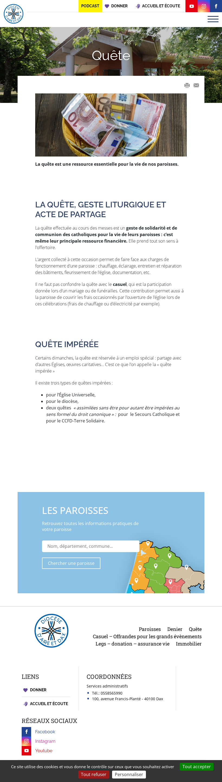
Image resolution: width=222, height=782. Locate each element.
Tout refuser (93, 774)
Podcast (90, 6)
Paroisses (150, 629)
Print (187, 85)
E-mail (196, 85)
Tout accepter (196, 767)
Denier (174, 629)
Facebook (45, 731)
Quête (195, 629)
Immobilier (189, 643)
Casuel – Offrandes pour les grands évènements (147, 636)
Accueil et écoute (48, 704)
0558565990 (111, 693)
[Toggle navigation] (213, 19)
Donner (37, 690)
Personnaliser (129, 774)
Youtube (43, 750)
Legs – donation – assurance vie (132, 643)
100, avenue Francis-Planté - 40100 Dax (127, 698)
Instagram (45, 741)
